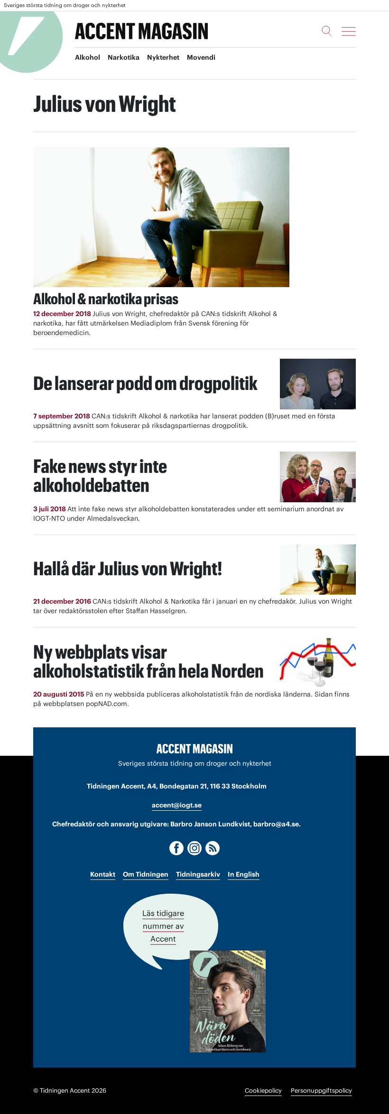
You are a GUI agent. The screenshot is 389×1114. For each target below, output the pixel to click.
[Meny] (349, 31)
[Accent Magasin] (141, 31)
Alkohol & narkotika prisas (105, 299)
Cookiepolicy (263, 1091)
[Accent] (194, 748)
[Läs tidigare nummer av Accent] (228, 1001)
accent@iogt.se (177, 805)
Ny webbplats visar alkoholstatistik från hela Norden (148, 661)
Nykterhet (163, 57)
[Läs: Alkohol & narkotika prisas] (161, 217)
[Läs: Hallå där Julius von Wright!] (318, 569)
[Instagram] (194, 848)
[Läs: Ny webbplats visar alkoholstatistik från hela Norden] (318, 662)
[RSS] (212, 848)
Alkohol (87, 57)
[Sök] (327, 31)
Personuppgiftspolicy (321, 1091)
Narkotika (123, 57)
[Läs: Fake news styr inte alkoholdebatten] (318, 477)
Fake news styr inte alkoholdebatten (100, 475)
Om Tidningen (145, 874)
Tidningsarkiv (198, 874)
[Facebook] (176, 848)
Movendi (201, 57)
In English (243, 874)
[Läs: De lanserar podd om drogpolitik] (318, 384)
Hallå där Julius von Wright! (127, 568)
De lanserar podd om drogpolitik (145, 383)
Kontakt (102, 874)
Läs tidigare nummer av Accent (163, 925)
